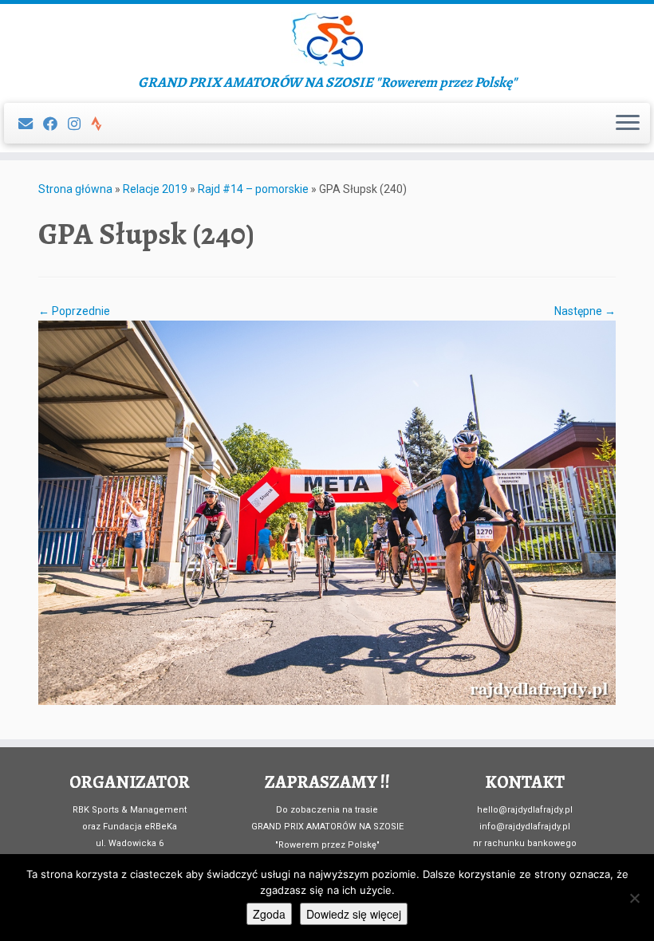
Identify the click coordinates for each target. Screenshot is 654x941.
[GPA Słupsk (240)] (327, 512)
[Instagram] (79, 124)
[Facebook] (55, 124)
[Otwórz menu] (628, 124)
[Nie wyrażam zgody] (634, 898)
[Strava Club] (101, 124)
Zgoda (269, 914)
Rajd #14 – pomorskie (253, 189)
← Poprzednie (74, 311)
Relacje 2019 (155, 189)
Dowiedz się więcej (353, 914)
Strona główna (75, 189)
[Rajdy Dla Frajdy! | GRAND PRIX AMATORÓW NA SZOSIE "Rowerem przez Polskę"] (327, 39)
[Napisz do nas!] (30, 124)
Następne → (585, 311)
